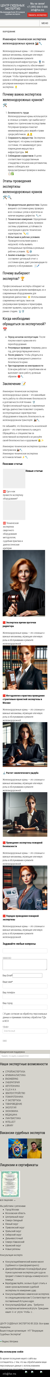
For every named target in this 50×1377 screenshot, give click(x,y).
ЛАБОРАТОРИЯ (12, 1082)
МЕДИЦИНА (11, 1114)
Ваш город (8, 1003)
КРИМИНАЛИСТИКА (15, 1075)
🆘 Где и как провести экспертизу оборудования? (13, 495)
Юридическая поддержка (12, 1051)
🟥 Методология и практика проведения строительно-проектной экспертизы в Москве (24, 699)
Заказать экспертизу (37, 15)
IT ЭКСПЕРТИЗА (13, 1100)
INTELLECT (10, 1121)
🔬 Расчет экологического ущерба (20, 772)
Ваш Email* (8, 975)
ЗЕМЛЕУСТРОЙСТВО (15, 1093)
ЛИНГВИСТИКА (13, 1118)
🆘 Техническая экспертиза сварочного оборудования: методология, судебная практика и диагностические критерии (13, 536)
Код (9, 957)
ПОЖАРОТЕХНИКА (14, 1096)
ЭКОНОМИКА (11, 1111)
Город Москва (12, 1209)
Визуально (5, 957)
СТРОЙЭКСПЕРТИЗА (15, 1071)
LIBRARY (9, 1125)
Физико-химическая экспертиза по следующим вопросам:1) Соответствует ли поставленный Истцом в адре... (27, 1298)
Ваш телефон (9, 992)
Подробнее (29, 1369)
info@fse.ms (37, 10)
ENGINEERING (11, 1078)
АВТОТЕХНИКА (12, 1086)
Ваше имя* (8, 981)
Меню (45, 23)
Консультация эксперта (11, 1255)
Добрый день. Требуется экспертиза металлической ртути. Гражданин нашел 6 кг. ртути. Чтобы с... (27, 1308)
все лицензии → (8, 1200)
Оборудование (9, 32)
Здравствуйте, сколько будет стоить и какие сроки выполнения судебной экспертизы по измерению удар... (26, 1287)
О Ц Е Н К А (10, 1089)
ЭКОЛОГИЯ (10, 1107)
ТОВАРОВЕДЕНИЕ (13, 1103)
